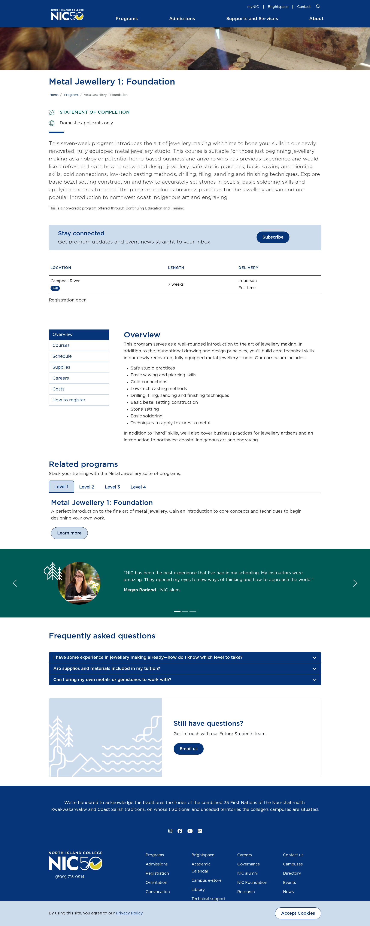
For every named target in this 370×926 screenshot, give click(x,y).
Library (198, 890)
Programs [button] (127, 18)
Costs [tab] (58, 389)
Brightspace (278, 7)
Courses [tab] (61, 345)
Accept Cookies (298, 913)
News (288, 892)
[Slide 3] (192, 611)
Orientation (156, 883)
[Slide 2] (185, 611)
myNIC (253, 7)
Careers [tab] (60, 378)
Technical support (208, 899)
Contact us (293, 855)
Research (246, 892)
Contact (303, 7)
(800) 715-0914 (69, 877)
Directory (292, 874)
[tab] (61, 487)
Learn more (69, 533)
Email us (189, 749)
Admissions (157, 864)
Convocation (158, 892)
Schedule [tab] (62, 356)
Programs (71, 94)
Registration (157, 874)
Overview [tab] (62, 334)
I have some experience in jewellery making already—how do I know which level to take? (148, 657)
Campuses (293, 864)
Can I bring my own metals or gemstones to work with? (112, 680)
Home (54, 94)
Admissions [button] (182, 18)
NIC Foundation (252, 883)
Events (289, 883)
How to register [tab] (68, 400)
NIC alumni (247, 874)
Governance (248, 864)
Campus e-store (206, 881)
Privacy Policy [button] (129, 913)
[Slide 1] (177, 611)
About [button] (316, 18)
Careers (244, 855)
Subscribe (273, 237)
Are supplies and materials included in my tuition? (106, 668)
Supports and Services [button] (252, 18)
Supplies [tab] (61, 367)
